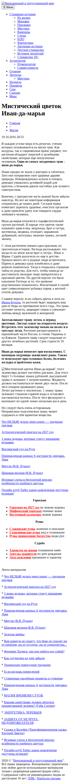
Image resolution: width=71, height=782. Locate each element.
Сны (12, 89)
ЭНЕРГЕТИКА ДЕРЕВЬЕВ (23, 712)
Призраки (24, 25)
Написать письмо (49, 778)
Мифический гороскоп (25, 511)
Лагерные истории (30, 46)
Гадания (15, 71)
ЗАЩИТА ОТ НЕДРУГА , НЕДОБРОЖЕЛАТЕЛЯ (20, 721)
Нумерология (26, 64)
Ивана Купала (11, 302)
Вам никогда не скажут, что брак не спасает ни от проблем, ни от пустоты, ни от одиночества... (34, 642)
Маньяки (23, 21)
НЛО (20, 39)
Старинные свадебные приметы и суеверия (33, 678)
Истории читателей (30, 53)
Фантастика (25, 42)
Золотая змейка (14, 634)
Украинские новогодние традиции (27, 665)
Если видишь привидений (21, 671)
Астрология (17, 60)
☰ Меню (8, 7)
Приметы (15, 85)
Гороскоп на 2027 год (24, 507)
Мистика (23, 28)
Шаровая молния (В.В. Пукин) (22, 473)
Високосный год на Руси (18, 449)
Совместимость (27, 67)
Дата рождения (20, 557)
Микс (13, 96)
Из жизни (23, 17)
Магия (13, 130)
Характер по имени (23, 550)
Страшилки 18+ (28, 57)
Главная (14, 123)
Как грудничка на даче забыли (24, 658)
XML (31, 778)
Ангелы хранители (22, 554)
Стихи (21, 35)
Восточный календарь (25, 514)
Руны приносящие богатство (30, 536)
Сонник (14, 92)
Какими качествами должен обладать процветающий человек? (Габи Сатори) (28, 703)
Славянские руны (22, 529)
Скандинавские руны (24, 532)
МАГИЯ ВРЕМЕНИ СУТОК (23, 695)
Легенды (15, 75)
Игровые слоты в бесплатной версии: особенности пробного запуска (27, 481)
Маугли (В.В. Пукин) (16, 466)
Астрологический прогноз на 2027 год (28, 432)
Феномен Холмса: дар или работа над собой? (34, 651)
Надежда (15, 82)
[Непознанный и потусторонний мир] (28, 3)
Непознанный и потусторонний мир (38, 760)
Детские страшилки (30, 50)
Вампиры (23, 32)
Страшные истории (22, 14)
